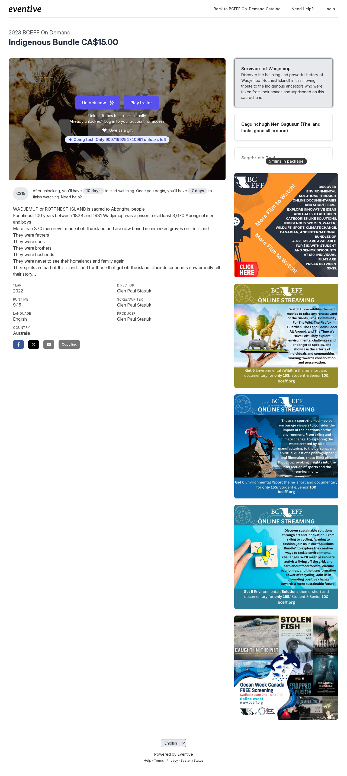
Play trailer (141, 102)
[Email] (48, 344)
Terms (159, 760)
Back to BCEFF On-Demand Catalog (247, 9)
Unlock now (94, 102)
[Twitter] (33, 344)
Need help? (302, 9)
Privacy (172, 760)
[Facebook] (18, 344)
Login (329, 9)
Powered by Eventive (173, 754)
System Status (192, 760)
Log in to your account (124, 121)
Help (147, 760)
